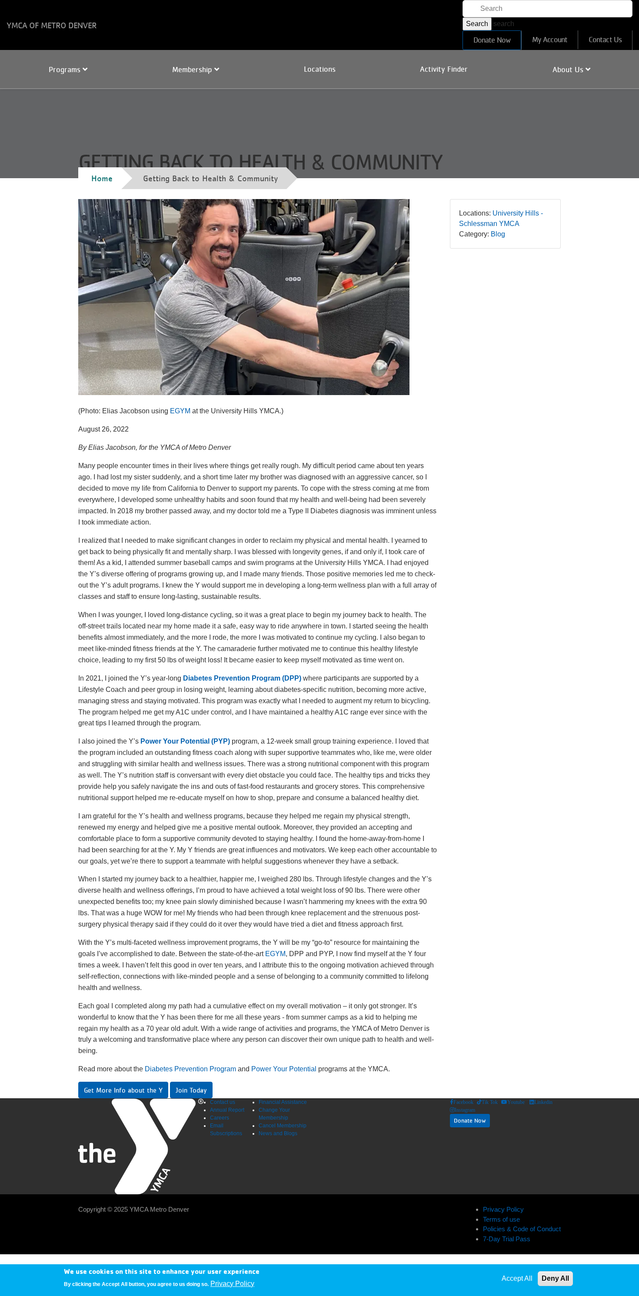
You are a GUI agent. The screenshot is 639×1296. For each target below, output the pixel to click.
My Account (549, 39)
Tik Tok (490, 1102)
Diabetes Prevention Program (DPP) (242, 678)
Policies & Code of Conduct (522, 1229)
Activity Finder (444, 69)
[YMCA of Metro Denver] (140, 1146)
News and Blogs (278, 1133)
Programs (66, 69)
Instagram (465, 1110)
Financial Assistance (283, 1102)
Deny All (555, 1278)
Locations (320, 69)
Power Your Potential (283, 1069)
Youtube (516, 1102)
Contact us (222, 1102)
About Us (569, 69)
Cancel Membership (282, 1126)
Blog (498, 234)
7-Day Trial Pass (506, 1239)
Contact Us (605, 39)
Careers (219, 1118)
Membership (193, 69)
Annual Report (227, 1110)
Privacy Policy (503, 1209)
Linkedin (543, 1102)
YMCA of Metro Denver (52, 25)
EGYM (180, 411)
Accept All (517, 1278)
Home (102, 178)
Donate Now (491, 40)
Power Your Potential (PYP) (185, 741)
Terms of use (501, 1219)
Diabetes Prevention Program (190, 1069)
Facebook (463, 1102)
